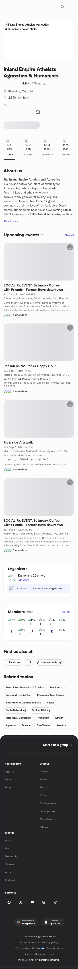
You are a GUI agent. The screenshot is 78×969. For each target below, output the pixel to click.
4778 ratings (38, 83)
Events (44, 779)
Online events (48, 803)
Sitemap (45, 827)
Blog (7, 848)
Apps (8, 872)
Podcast (10, 880)
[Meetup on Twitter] (21, 902)
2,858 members (18, 97)
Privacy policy (50, 942)
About (8, 840)
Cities (43, 795)
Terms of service (30, 942)
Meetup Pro (12, 856)
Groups (44, 771)
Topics (44, 787)
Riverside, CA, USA (20, 91)
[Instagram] (44, 902)
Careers (10, 864)
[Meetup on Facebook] (9, 902)
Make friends (48, 819)
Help (8, 787)
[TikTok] (55, 902)
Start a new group (55, 745)
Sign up (9, 771)
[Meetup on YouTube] (32, 902)
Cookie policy (54, 948)
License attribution (35, 954)
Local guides (47, 811)
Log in (8, 779)
